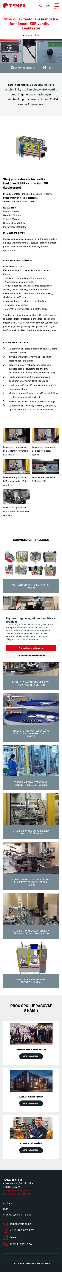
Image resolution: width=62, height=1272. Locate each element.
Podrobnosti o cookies (27, 639)
